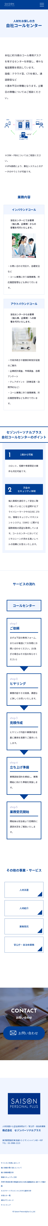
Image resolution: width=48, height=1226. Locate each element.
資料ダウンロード (7, 1200)
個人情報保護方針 (7, 1172)
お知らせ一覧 (6, 1195)
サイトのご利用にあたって (10, 1163)
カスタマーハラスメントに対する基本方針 (16, 1190)
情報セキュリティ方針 (9, 1177)
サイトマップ (6, 1205)
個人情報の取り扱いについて (11, 1167)
